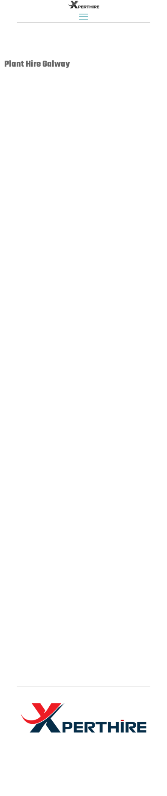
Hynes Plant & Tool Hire (52, 572)
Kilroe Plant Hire (40, 457)
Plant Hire (23, 110)
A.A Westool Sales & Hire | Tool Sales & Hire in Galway (78, 337)
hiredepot (29, 101)
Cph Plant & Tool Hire (48, 158)
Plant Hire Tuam (94, 582)
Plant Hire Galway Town (102, 110)
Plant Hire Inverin (95, 466)
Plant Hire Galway (55, 110)
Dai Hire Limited (39, 216)
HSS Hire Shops (38, 400)
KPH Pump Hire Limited (50, 515)
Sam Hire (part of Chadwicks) (62, 274)
